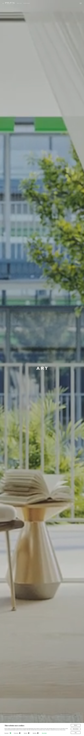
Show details (44, 733)
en (3, 3)
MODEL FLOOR (19, 3)
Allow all (75, 725)
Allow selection (75, 729)
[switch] (20, 733)
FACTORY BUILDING (27, 3)
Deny (76, 732)
